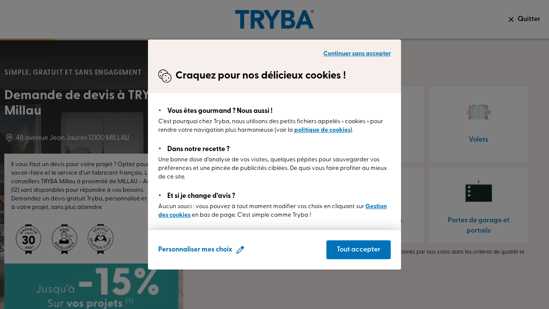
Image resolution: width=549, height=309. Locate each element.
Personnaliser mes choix (195, 249)
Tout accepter (358, 249)
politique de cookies (322, 130)
